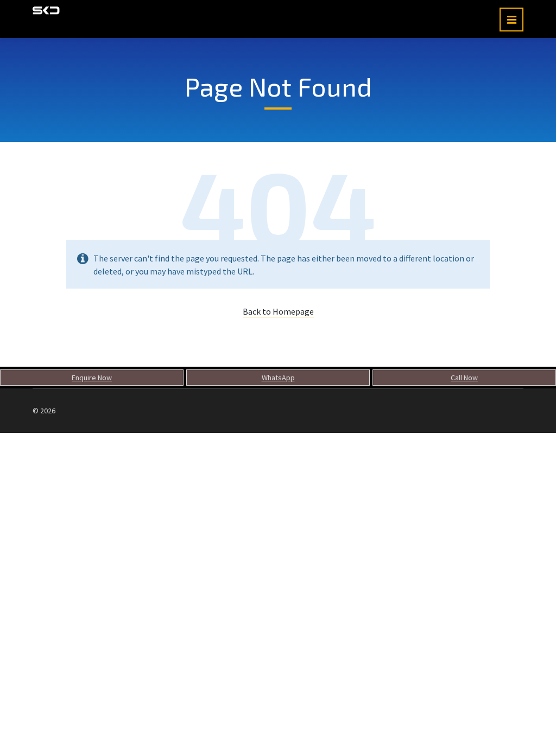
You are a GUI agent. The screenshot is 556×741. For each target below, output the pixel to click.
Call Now (464, 377)
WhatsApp (278, 377)
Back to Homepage (278, 311)
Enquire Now (92, 377)
